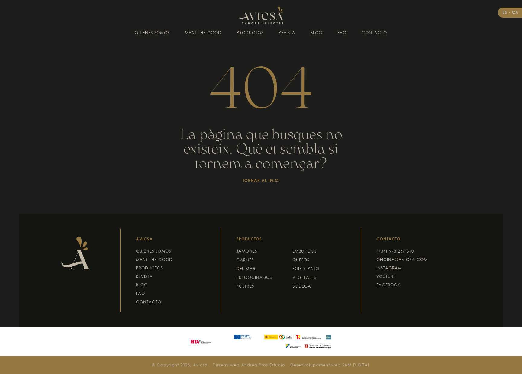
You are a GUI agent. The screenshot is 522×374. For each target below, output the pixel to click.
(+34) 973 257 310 (395, 251)
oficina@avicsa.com (402, 259)
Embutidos (304, 251)
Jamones (246, 251)
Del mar (246, 268)
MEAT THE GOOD (203, 32)
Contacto (374, 32)
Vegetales (304, 277)
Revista (287, 32)
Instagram (389, 268)
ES (505, 12)
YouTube (386, 276)
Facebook (388, 285)
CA (515, 12)
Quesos (300, 260)
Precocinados (254, 277)
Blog (316, 32)
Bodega (301, 286)
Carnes (245, 260)
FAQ (341, 32)
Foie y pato (305, 268)
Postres (245, 286)
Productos (250, 32)
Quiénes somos (152, 32)
